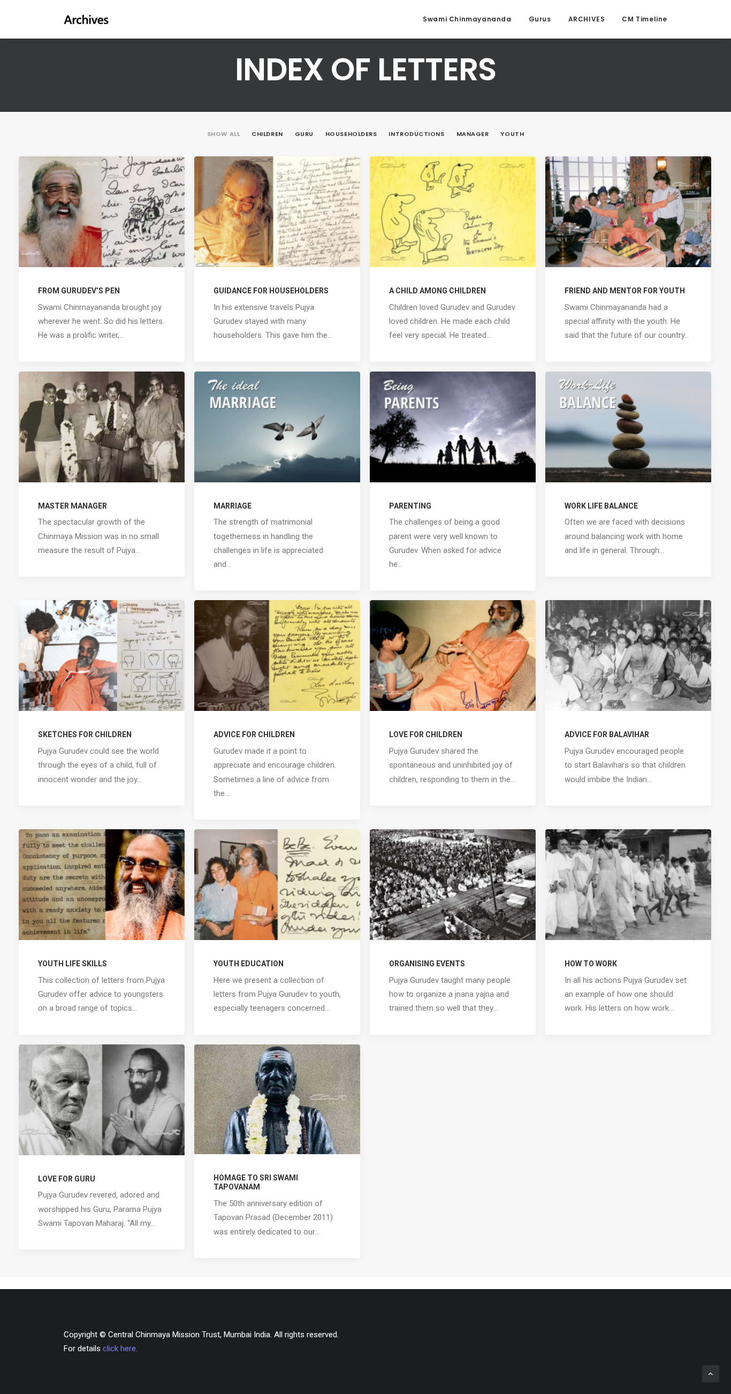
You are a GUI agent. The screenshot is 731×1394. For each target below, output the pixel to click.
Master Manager (72, 506)
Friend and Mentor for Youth (625, 290)
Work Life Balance (601, 506)
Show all (223, 134)
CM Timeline (644, 19)
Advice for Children (254, 734)
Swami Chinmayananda (467, 19)
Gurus (540, 19)
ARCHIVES (586, 19)
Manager (472, 134)
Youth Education (249, 963)
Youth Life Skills (72, 963)
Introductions (416, 134)
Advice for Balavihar (607, 734)
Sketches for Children (85, 734)
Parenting (410, 506)
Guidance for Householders (271, 290)
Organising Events (427, 963)
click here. (120, 1348)
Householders (351, 134)
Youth (512, 134)
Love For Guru (66, 1179)
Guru (304, 134)
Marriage (233, 506)
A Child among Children (437, 290)
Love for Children (425, 734)
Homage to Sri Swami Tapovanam (256, 1182)
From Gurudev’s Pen (79, 290)
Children (267, 134)
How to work (591, 963)
